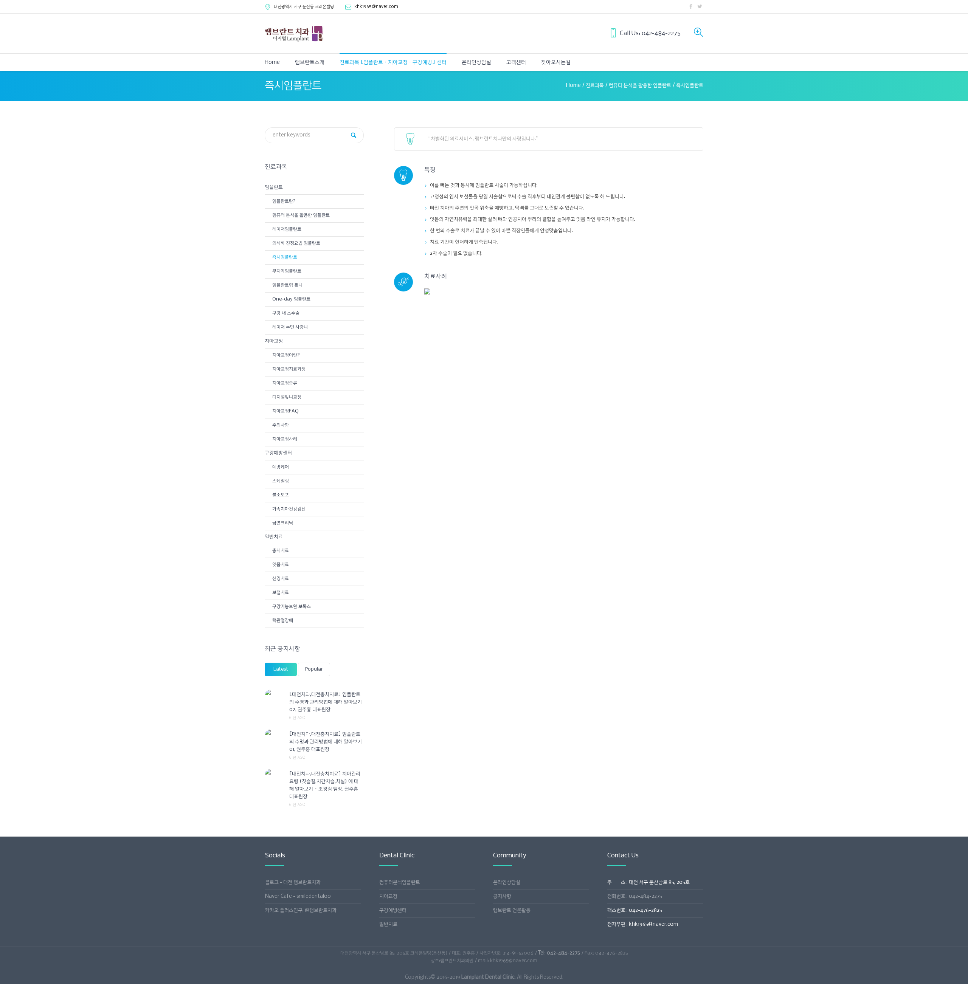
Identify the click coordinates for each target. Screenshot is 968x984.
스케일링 (280, 481)
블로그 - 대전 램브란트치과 (293, 882)
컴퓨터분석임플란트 (399, 882)
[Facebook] (690, 6)
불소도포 (280, 495)
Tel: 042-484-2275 (559, 953)
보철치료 (280, 592)
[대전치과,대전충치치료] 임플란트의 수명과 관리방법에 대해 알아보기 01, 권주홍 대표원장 (325, 741)
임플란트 (274, 187)
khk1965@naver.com (376, 7)
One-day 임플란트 (291, 299)
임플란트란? (284, 201)
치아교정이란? (286, 355)
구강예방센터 (278, 453)
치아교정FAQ (285, 411)
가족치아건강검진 (289, 509)
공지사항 (502, 896)
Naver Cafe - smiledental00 (298, 896)
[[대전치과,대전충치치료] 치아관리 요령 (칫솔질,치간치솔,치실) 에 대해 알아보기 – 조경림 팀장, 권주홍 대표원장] (274, 774)
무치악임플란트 (286, 271)
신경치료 (280, 578)
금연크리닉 (282, 523)
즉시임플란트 (284, 257)
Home (573, 85)
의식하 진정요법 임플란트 (296, 243)
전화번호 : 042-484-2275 (634, 896)
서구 (304, 7)
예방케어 (280, 467)
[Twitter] (699, 6)
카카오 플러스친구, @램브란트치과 (301, 910)
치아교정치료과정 (289, 369)
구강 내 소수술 (285, 313)
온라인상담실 (506, 882)
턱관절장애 (282, 620)
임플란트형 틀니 (287, 285)
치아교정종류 (284, 383)
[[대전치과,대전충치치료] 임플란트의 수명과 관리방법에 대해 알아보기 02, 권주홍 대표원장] (274, 694)
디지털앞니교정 (286, 397)
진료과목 (595, 85)
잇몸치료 (280, 564)
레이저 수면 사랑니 (290, 327)
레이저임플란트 (286, 229)
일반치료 (274, 537)
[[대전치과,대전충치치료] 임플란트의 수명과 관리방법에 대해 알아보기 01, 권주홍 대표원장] (274, 734)
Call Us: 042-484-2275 (650, 33)
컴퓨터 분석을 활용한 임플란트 (640, 85)
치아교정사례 (284, 439)
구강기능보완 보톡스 (291, 606)
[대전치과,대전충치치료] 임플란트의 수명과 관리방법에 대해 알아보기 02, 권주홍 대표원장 (325, 702)
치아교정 (274, 341)
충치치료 (280, 550)
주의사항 (280, 425)
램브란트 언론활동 (512, 910)
